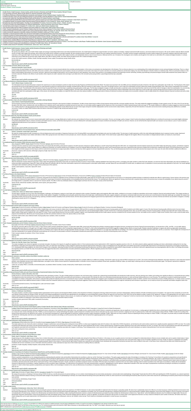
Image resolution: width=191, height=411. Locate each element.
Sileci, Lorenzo (55, 32)
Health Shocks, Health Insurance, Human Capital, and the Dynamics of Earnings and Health (27, 12)
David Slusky (55, 18)
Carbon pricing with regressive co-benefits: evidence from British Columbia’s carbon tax (26, 32)
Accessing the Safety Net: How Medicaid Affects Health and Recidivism (22, 18)
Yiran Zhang (71, 30)
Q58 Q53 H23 (15, 266)
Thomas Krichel (18, 409)
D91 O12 (14, 75)
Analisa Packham (47, 18)
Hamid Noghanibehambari (70, 16)
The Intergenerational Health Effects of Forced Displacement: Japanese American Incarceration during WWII (31, 19)
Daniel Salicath (47, 13)
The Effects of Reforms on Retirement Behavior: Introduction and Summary (22, 15)
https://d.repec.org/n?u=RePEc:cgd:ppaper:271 (24, 318)
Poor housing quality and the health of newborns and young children (21, 27)
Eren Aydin (57, 29)
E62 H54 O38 (15, 301)
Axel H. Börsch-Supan (50, 15)
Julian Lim (38, 26)
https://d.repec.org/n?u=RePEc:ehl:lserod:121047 (25, 270)
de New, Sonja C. (57, 22)
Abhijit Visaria (45, 26)
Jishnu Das (36, 44)
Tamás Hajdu (44, 27)
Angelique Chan (54, 26)
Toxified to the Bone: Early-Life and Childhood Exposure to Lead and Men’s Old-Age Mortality (27, 16)
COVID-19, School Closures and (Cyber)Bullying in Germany (19, 43)
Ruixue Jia (52, 30)
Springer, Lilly (68, 21)
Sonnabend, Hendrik (56, 43)
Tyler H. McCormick (44, 44)
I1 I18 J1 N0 (15, 110)
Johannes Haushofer (36, 13)
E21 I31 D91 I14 (16, 60)
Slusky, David (60, 21)
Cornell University (16, 7)
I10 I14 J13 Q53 (16, 217)
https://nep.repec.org (35, 405)
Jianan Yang (64, 30)
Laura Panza (83, 19)
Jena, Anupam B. (51, 21)
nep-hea (3, 1)
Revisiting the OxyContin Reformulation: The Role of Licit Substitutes (21, 22)
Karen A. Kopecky (63, 24)
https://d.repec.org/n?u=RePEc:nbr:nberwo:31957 (25, 113)
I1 (12, 200)
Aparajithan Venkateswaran (25, 44)
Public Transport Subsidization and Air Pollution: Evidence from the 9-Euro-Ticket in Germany (27, 29)
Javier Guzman (107, 41)
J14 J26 (14, 94)
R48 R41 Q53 (15, 235)
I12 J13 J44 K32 (16, 152)
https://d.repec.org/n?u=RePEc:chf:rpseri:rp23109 (25, 238)
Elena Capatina (58, 12)
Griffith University (40, 406)
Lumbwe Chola (80, 36)
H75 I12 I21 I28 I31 (17, 380)
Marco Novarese (72, 405)
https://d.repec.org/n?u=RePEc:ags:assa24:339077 (25, 287)
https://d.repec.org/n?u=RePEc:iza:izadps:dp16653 (25, 172)
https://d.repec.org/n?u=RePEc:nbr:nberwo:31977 (25, 79)
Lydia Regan (82, 41)
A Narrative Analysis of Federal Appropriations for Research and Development (23, 35)
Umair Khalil (76, 19)
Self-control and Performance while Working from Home (17, 38)
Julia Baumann (38, 38)
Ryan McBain (88, 36)
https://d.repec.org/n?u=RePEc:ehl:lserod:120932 (25, 350)
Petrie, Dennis (76, 22)
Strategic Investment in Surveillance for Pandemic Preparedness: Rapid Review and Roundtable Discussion (31, 41)
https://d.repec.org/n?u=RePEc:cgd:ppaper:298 (24, 368)
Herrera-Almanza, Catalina (73, 33)
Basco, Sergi (64, 39)
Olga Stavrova (57, 38)
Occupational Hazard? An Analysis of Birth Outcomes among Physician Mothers (24, 21)
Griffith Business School (28, 406)
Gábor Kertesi (52, 27)
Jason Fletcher (58, 16)
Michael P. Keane (67, 12)
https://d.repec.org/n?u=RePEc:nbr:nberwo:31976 (25, 254)
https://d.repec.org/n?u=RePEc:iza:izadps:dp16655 (25, 156)
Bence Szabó (60, 27)
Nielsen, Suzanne (67, 22)
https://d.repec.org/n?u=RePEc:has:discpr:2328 (24, 221)
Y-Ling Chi (95, 36)
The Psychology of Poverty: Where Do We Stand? (16, 13)
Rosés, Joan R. (47, 39)
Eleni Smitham (74, 41)
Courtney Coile (61, 15)
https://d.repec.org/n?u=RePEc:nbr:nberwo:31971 (25, 127)
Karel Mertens (62, 35)
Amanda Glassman (116, 41)
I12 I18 (13, 168)
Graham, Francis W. (46, 22)
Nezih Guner (55, 24)
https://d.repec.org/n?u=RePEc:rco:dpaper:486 (24, 332)
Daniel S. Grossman (67, 19)
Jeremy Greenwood (46, 24)
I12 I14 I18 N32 (16, 136)
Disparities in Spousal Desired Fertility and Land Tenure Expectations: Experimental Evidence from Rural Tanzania (33, 33)
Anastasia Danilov (48, 38)
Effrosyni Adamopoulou (34, 24)
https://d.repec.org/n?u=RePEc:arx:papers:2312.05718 (26, 399)
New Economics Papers (62, 1)
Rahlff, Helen (40, 43)
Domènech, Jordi (56, 39)
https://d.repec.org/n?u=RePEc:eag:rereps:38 (24, 188)
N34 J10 (14, 346)
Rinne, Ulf (47, 43)
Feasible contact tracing (9, 44)
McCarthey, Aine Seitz (86, 33)
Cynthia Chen (31, 26)
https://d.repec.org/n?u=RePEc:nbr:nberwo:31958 (25, 203)
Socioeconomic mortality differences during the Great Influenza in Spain (22, 39)
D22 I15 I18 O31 (16, 250)
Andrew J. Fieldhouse (52, 35)
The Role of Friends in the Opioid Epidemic (14, 24)
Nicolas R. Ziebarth (6, 7)
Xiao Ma (58, 30)
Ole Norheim (99, 41)
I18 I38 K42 (15, 124)
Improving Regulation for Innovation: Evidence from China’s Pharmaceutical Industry (25, 30)
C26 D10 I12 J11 (16, 184)
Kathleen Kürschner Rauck (68, 29)
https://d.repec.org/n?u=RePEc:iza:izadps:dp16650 (25, 384)
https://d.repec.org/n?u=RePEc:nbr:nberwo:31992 (25, 140)
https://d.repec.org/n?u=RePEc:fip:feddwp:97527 (24, 305)
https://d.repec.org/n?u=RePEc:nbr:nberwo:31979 (25, 98)
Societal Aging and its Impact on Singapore (14, 26)
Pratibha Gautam (90, 41)
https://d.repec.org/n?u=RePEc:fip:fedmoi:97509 (24, 64)
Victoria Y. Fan (66, 41)
